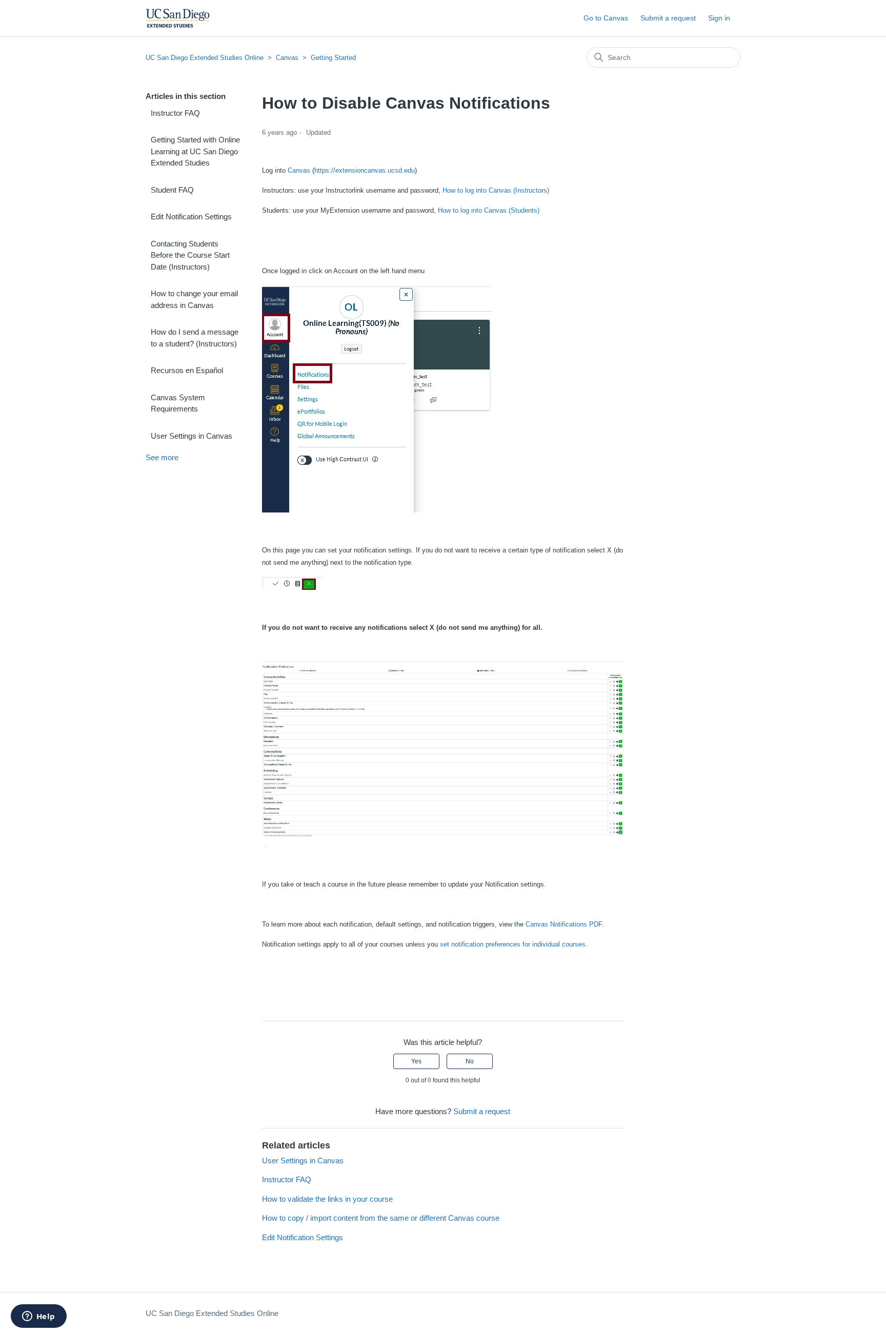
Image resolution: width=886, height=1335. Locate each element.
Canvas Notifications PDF (564, 924)
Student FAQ (172, 190)
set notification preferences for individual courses (513, 944)
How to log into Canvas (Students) (488, 210)
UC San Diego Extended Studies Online (205, 57)
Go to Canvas (605, 18)
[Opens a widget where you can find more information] (38, 1317)
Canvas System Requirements (178, 403)
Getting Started (333, 57)
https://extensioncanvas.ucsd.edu (364, 170)
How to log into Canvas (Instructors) (495, 190)
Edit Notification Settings (191, 216)
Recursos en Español (187, 370)
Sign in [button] (719, 18)
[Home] (178, 18)
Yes (416, 1061)
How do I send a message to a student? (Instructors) (194, 337)
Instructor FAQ (175, 113)
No (470, 1061)
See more (162, 457)
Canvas (287, 57)
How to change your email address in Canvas (194, 299)
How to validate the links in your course (327, 1199)
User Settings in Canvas (191, 436)
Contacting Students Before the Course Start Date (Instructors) (190, 255)
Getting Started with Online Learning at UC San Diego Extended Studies (195, 151)
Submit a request (668, 18)
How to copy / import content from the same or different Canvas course (380, 1218)
